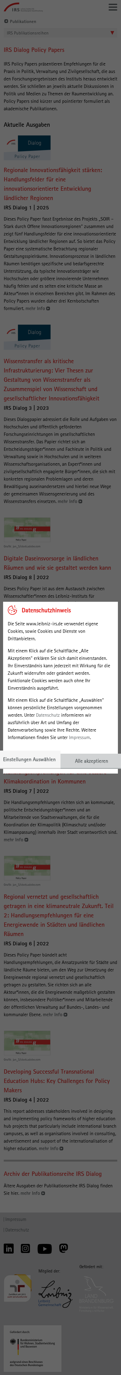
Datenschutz (48, 715)
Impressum (79, 737)
